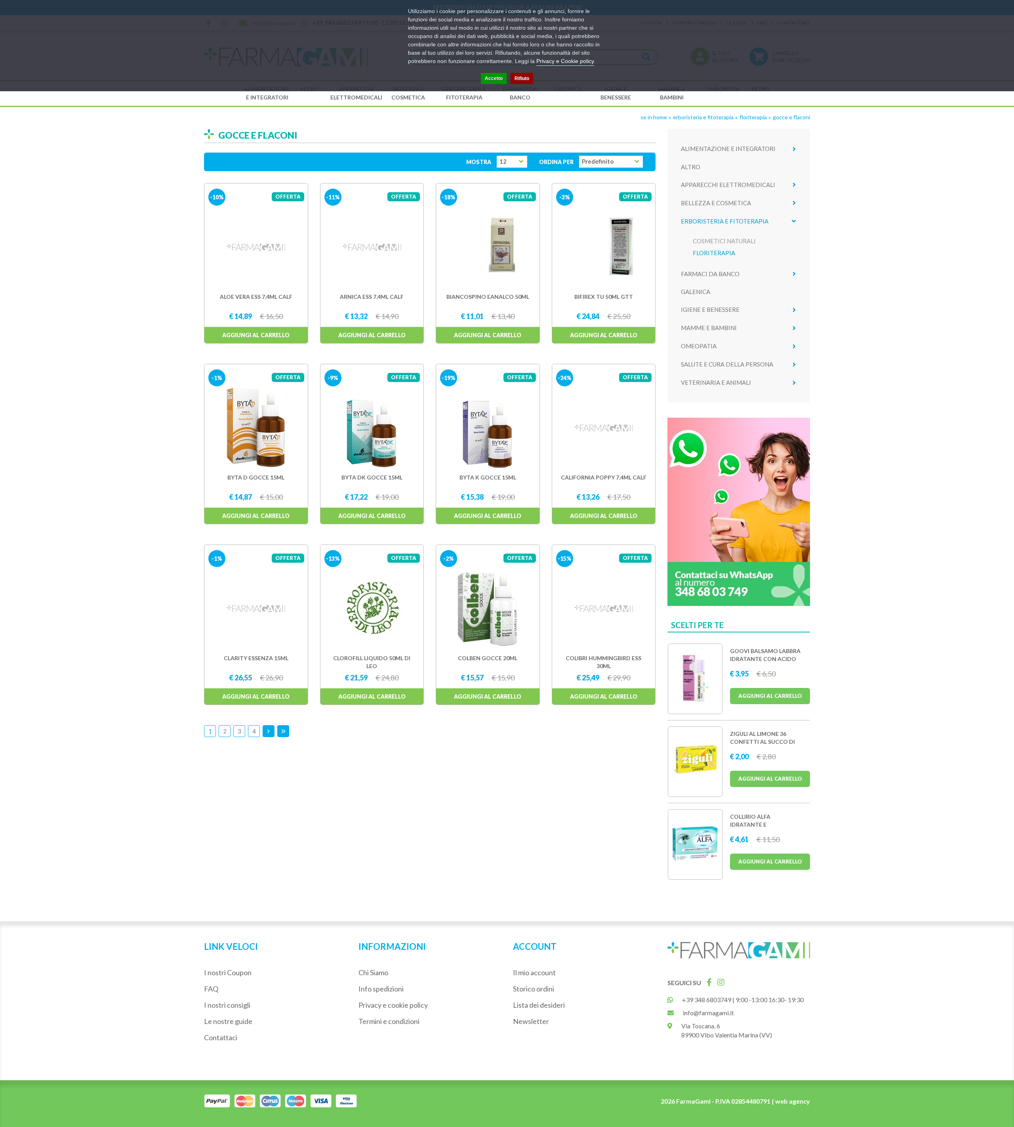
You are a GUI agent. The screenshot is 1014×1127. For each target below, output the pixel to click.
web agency (792, 1101)
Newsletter (531, 1021)
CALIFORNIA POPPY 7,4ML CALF (603, 477)
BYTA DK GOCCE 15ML (371, 477)
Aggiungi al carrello (256, 335)
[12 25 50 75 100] (512, 162)
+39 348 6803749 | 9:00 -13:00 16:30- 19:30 (743, 999)
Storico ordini (533, 988)
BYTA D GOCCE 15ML (255, 477)
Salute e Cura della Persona (727, 364)
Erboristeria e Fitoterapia (464, 93)
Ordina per (556, 162)
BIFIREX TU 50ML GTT (603, 296)
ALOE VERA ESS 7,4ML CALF (256, 296)
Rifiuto (522, 78)
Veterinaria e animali (716, 382)
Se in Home (653, 117)
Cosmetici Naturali (724, 241)
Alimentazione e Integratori (267, 93)
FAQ (211, 988)
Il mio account (534, 972)
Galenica (695, 291)
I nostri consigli (227, 1005)
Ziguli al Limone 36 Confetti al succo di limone (762, 741)
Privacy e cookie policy (393, 1005)
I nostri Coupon (228, 972)
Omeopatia (699, 346)
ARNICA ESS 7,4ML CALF (372, 296)
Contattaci (220, 1037)
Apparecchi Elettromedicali (356, 93)
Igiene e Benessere (615, 93)
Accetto (494, 78)
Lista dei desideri (539, 1005)
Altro (690, 166)
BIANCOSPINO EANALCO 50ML (487, 296)
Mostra (478, 162)
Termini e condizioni (388, 1021)
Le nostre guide (228, 1021)
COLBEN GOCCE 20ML (487, 658)
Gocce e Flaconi (791, 117)
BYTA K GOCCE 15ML (487, 477)
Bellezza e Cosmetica (408, 93)
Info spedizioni (381, 988)
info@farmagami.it (708, 1012)
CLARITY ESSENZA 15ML (256, 658)
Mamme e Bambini (671, 93)
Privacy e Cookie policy (565, 61)
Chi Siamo (373, 972)
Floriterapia (753, 117)
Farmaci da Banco (520, 93)
